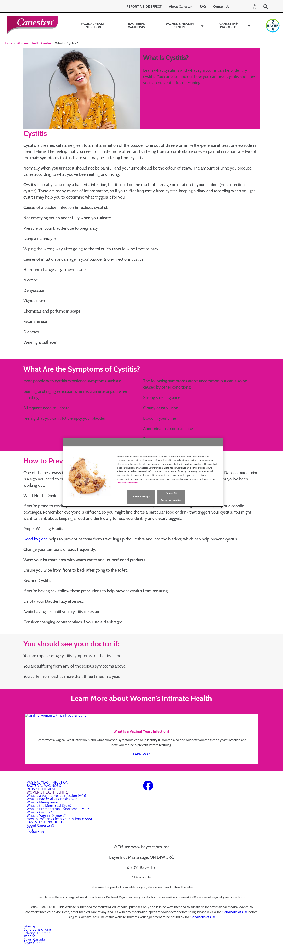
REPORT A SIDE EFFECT (144, 6)
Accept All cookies (171, 500)
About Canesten (180, 6)
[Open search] (265, 6)
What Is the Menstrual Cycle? (49, 805)
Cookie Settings (141, 496)
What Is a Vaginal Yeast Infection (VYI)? (56, 795)
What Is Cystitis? (39, 812)
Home (7, 43)
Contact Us (221, 6)
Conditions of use (37, 929)
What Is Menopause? (43, 802)
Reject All (171, 493)
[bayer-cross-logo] (273, 26)
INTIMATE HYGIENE (41, 789)
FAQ (203, 6)
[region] (143, 472)
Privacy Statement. (128, 482)
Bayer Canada (34, 939)
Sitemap (29, 926)
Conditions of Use (235, 912)
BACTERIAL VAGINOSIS (136, 25)
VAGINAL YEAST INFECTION (93, 25)
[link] (141, 739)
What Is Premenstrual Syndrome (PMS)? (58, 809)
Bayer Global (33, 942)
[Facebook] (148, 788)
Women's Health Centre (34, 43)
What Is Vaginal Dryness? (46, 815)
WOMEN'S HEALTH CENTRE (180, 25)
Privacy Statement (37, 932)
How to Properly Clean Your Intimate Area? (60, 819)
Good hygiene (35, 539)
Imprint (29, 936)
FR (254, 8)
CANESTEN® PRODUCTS (228, 25)
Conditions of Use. (203, 917)
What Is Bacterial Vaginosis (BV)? (52, 799)
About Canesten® (40, 825)
